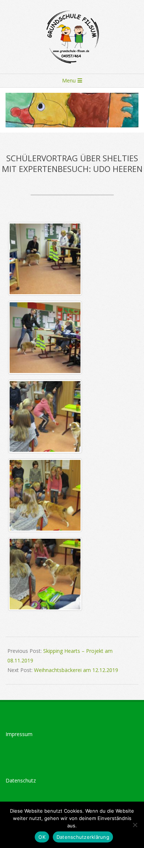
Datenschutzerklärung (82, 837)
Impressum (19, 734)
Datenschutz (21, 780)
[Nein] (134, 824)
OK (41, 837)
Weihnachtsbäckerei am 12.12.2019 (76, 669)
